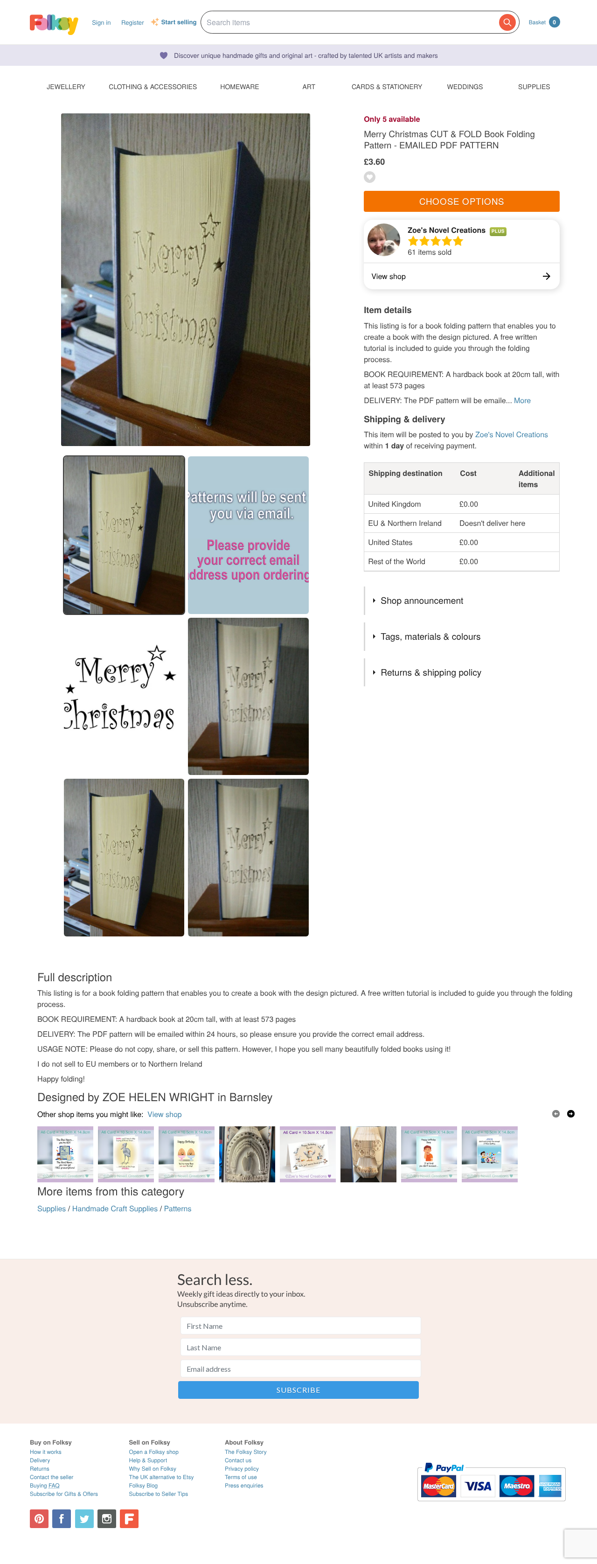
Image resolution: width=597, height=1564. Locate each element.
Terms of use (241, 1477)
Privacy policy (242, 1469)
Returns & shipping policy (431, 672)
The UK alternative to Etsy (161, 1477)
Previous (556, 1113)
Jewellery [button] (66, 86)
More (522, 400)
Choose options (461, 201)
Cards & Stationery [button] (387, 86)
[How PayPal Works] (491, 1505)
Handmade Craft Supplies (115, 1208)
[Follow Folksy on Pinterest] (39, 1518)
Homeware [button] (239, 86)
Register (132, 22)
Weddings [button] (465, 86)
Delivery (40, 1460)
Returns (39, 1469)
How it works (46, 1452)
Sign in (101, 22)
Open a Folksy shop (154, 1452)
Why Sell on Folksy (153, 1469)
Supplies (51, 1208)
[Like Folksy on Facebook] (61, 1518)
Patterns (178, 1208)
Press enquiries (244, 1485)
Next (571, 1113)
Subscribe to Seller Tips (158, 1494)
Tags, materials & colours (430, 636)
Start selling (179, 22)
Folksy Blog (143, 1485)
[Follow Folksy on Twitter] (84, 1518)
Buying (45, 1485)
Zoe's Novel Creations (447, 229)
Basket (542, 22)
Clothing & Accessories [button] (153, 86)
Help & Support (148, 1460)
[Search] (507, 22)
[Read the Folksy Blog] (129, 1518)
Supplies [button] (534, 86)
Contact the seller (51, 1477)
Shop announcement (422, 600)
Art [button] (308, 86)
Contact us (238, 1460)
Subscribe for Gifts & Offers (64, 1494)
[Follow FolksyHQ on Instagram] (106, 1518)
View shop (164, 1114)
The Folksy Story (246, 1452)
